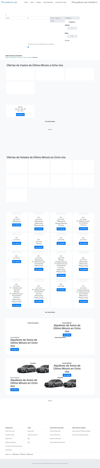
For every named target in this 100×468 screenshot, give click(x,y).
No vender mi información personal (13, 446)
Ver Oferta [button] (20, 114)
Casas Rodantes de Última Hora (57, 442)
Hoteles (38, 2)
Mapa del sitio (8, 438)
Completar (75, 40)
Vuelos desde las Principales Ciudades (81, 431)
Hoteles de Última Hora (55, 438)
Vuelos (26, 2)
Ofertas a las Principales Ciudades (80, 434)
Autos (32, 2)
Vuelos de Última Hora (55, 431)
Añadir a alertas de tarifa (36, 47)
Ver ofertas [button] (16, 225)
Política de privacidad (10, 442)
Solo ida (9, 15)
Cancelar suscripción (33, 434)
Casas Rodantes (48, 2)
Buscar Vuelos (87, 29)
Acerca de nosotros (10, 431)
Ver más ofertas (50, 121)
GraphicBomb (48, 463)
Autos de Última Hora (55, 434)
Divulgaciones (8, 449)
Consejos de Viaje (60, 2)
